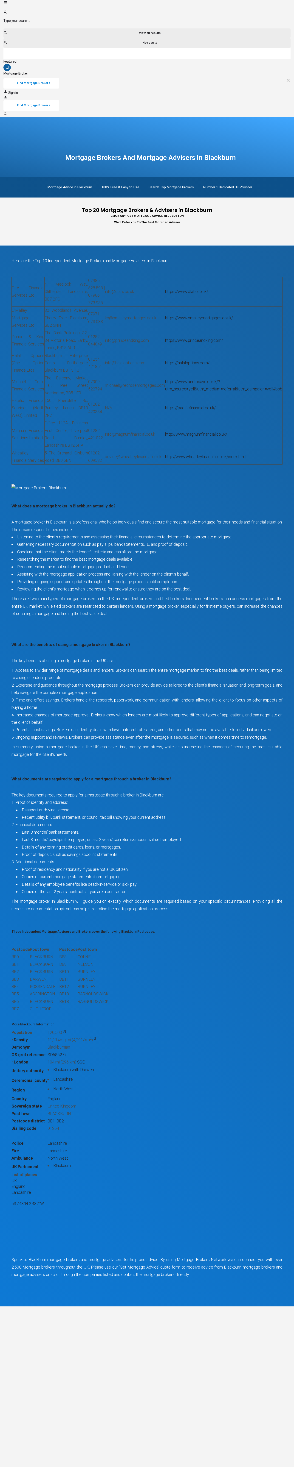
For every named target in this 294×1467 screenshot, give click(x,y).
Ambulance (22, 1158)
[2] (94, 1038)
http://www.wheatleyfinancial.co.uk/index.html (205, 456)
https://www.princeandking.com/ (194, 340)
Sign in (13, 93)
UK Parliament (25, 1166)
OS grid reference (28, 1054)
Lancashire (63, 1079)
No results (149, 42)
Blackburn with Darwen (73, 1069)
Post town (21, 1113)
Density (21, 1039)
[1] (64, 1031)
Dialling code (23, 1128)
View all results (150, 33)
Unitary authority (27, 1070)
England (55, 1098)
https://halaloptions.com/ (187, 362)
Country (19, 1098)
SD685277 (57, 1054)
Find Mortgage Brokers (33, 83)
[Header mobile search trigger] (5, 115)
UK (14, 1180)
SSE (81, 1062)
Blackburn (62, 1165)
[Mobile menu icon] (147, 3)
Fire (15, 1150)
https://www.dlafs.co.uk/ (186, 291)
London (21, 1062)
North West (63, 1088)
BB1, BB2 (56, 1121)
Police (17, 1143)
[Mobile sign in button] (5, 98)
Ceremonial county (29, 1080)
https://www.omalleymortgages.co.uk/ (199, 317)
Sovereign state (26, 1106)
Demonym (21, 1047)
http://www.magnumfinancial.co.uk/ (196, 434)
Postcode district (28, 1121)
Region (18, 1090)
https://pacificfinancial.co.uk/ (190, 407)
